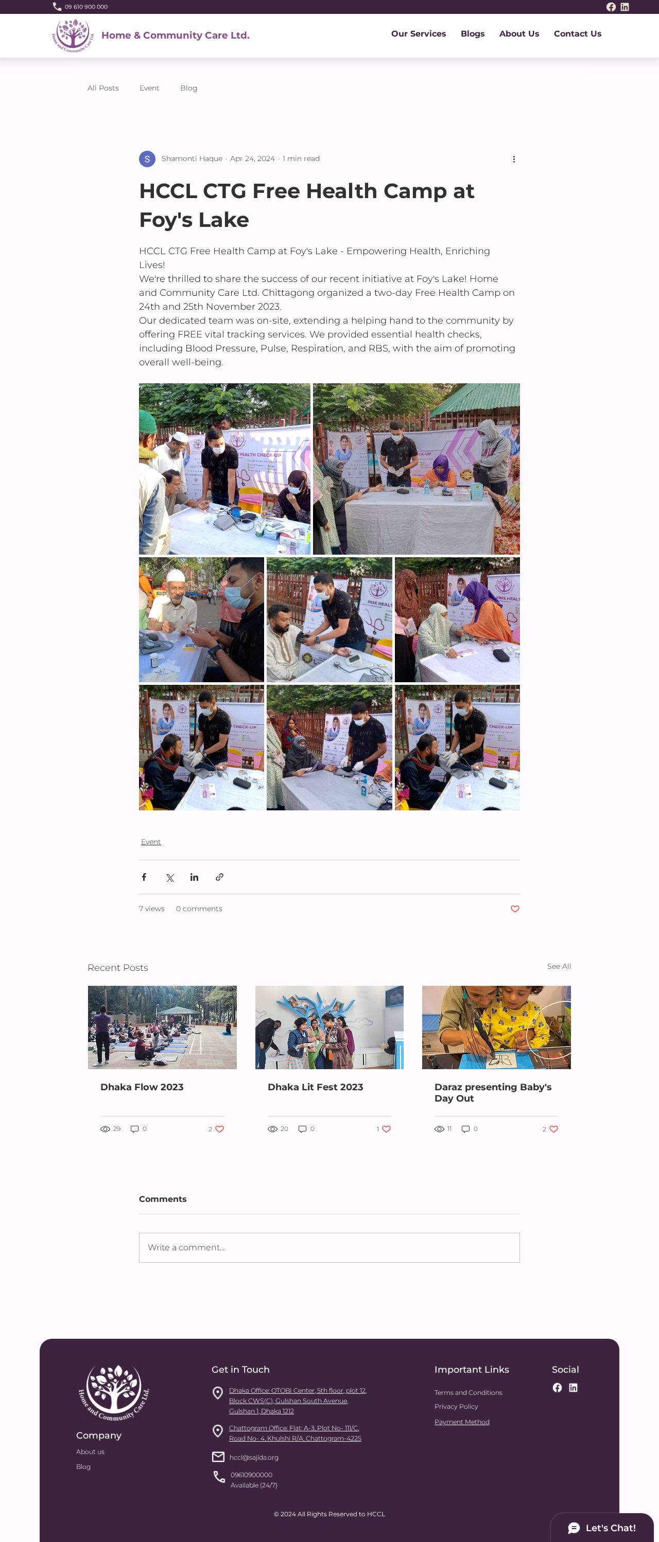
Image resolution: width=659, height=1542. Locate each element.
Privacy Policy (456, 1406)
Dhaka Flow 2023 (142, 1087)
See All (559, 966)
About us (90, 1452)
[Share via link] (219, 877)
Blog (189, 88)
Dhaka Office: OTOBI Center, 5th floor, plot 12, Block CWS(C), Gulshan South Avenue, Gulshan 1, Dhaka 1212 (298, 1401)
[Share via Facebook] (144, 877)
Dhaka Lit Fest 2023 (315, 1087)
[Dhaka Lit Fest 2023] (329, 1027)
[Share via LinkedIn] (194, 877)
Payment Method (462, 1422)
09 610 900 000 (86, 7)
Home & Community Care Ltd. (175, 35)
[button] (419, 34)
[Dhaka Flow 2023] (162, 1027)
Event (150, 88)
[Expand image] (224, 469)
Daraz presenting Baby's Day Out (493, 1093)
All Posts (103, 88)
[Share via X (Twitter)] (169, 877)
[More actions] (514, 159)
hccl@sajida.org (254, 1457)
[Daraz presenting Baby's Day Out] (496, 1027)
